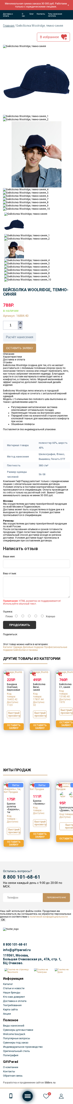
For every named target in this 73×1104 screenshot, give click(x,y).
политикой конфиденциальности (49, 916)
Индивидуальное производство (23, 1046)
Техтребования (12, 1005)
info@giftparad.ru (17, 950)
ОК (3, 919)
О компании (10, 1067)
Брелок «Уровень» (39, 802)
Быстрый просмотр (14, 714)
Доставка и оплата (8, 15)
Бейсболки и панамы (25, 650)
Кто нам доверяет (14, 996)
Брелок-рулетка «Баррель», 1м (13, 808)
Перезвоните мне (56, 897)
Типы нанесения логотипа (55, 15)
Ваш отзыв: (10, 573)
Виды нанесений (13, 1025)
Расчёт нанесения (19, 337)
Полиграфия (10, 1055)
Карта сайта (10, 1009)
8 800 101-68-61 (21, 877)
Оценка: (8, 611)
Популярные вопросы (16, 1038)
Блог (32, 14)
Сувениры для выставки (18, 1029)
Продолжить (19, 625)
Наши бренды (11, 992)
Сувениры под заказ (15, 1042)
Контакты (41, 14)
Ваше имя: (9, 556)
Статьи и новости (14, 988)
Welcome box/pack (14, 1034)
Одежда (17, 647)
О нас (23, 15)
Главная (9, 25)
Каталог (8, 647)
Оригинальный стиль (16, 1051)
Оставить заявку (19, 348)
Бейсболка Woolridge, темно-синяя (39, 25)
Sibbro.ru (49, 1082)
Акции (7, 1013)
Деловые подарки (33, 647)
